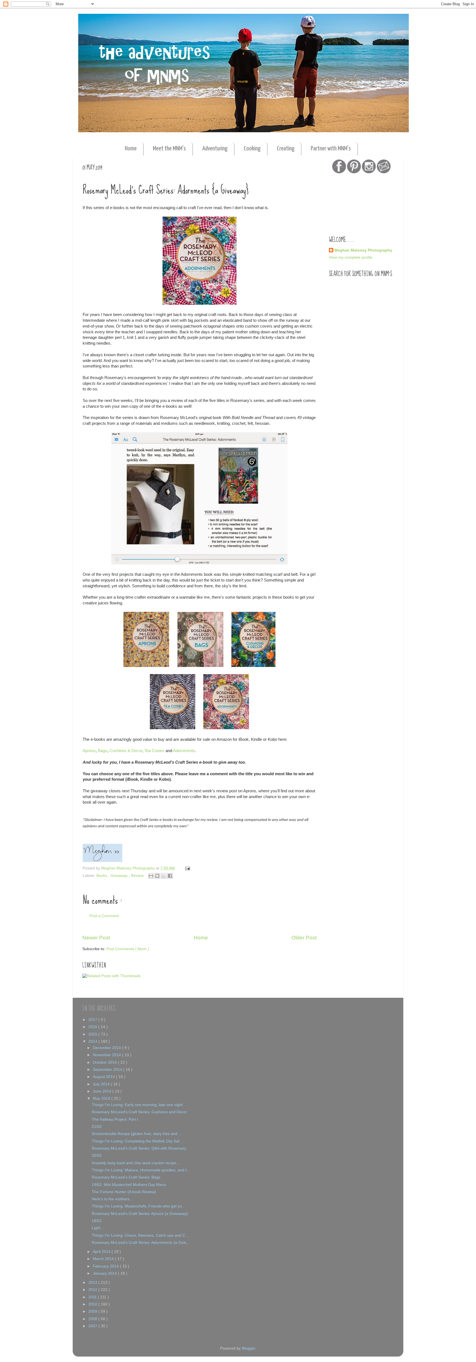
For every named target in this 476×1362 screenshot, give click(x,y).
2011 (93, 1297)
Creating (285, 148)
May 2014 (102, 1098)
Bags (102, 750)
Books (102, 876)
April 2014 (102, 1252)
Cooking (252, 148)
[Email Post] (186, 868)
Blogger (248, 1348)
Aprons (89, 750)
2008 (93, 1319)
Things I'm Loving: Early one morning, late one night (137, 1105)
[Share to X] (163, 876)
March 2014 (104, 1259)
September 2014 (108, 1070)
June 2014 (102, 1091)
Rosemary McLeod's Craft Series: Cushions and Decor (139, 1112)
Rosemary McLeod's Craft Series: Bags (126, 1177)
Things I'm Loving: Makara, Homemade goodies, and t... (141, 1170)
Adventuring (215, 148)
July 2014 (102, 1084)
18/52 (97, 1221)
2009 (93, 1311)
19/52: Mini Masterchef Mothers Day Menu (129, 1185)
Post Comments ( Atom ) (127, 949)
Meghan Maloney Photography (363, 250)
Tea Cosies (154, 750)
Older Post (304, 938)
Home (131, 148)
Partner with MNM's (331, 148)
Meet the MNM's (169, 148)
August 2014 (104, 1077)
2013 (93, 1282)
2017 (93, 1020)
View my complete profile (350, 257)
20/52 (97, 1155)
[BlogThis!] (157, 876)
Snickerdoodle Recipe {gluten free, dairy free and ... (137, 1134)
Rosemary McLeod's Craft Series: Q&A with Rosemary (139, 1148)
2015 (93, 1034)
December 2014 (107, 1048)
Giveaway (119, 876)
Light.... (98, 1228)
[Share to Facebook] (170, 876)
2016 (93, 1027)
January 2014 (105, 1273)
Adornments (184, 750)
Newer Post (96, 938)
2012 (93, 1290)
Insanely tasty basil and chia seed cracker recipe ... (136, 1163)
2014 (93, 1041)
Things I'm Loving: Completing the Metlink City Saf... (137, 1141)
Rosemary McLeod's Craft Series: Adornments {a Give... (141, 1243)
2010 (93, 1304)
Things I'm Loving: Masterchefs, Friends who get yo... (138, 1206)
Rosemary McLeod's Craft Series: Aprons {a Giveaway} (140, 1214)
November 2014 (107, 1055)
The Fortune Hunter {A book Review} (124, 1192)
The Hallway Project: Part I (115, 1119)
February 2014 (106, 1266)
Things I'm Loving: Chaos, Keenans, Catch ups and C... (140, 1235)
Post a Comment (104, 916)
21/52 (97, 1127)
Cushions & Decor (125, 750)
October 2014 (105, 1062)
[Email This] (151, 876)
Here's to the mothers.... (113, 1199)
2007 (93, 1326)
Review (138, 876)
